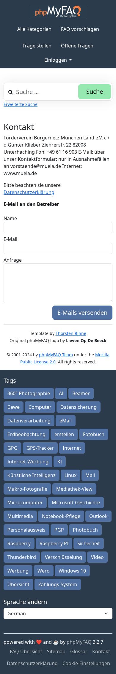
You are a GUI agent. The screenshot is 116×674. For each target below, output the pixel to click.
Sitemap (56, 651)
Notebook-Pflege (61, 516)
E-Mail (10, 239)
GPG (12, 448)
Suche (94, 92)
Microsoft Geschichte (76, 502)
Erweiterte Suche (20, 104)
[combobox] (58, 92)
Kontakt (101, 651)
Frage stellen (37, 45)
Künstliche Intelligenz (31, 475)
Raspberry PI (54, 543)
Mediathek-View (74, 489)
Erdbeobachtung (26, 434)
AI (61, 393)
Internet (72, 448)
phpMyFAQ (79, 642)
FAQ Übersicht (26, 651)
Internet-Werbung (27, 461)
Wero (43, 571)
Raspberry (19, 543)
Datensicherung (78, 407)
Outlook (98, 516)
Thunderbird (21, 557)
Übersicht (18, 584)
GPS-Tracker (40, 448)
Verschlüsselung (63, 557)
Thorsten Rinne (71, 333)
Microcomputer (25, 502)
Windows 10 (72, 571)
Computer (40, 407)
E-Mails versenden (82, 313)
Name (10, 218)
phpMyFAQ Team (56, 354)
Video (97, 557)
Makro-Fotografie (27, 489)
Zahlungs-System (57, 584)
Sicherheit (88, 543)
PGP (59, 530)
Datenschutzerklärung (29, 192)
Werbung (18, 571)
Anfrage (13, 260)
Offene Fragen (77, 45)
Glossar (78, 651)
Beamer (81, 393)
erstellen (64, 434)
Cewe (13, 407)
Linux (70, 475)
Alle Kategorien (34, 29)
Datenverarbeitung (29, 420)
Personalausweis (26, 530)
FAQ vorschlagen (80, 29)
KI (59, 461)
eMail (65, 420)
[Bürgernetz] (58, 11)
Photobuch (85, 530)
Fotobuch (93, 434)
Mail (90, 475)
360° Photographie (28, 393)
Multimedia (20, 516)
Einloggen (56, 60)
